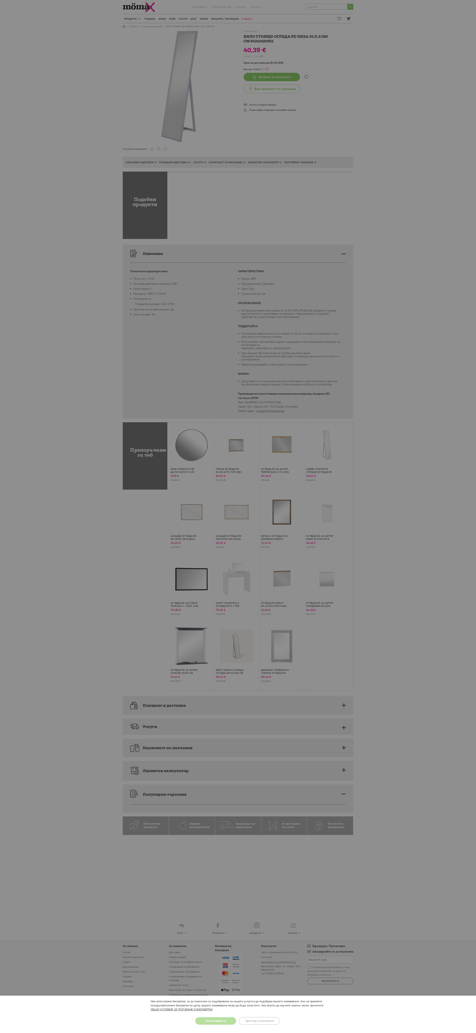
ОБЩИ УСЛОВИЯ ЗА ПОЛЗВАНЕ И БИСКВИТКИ (182, 1009)
